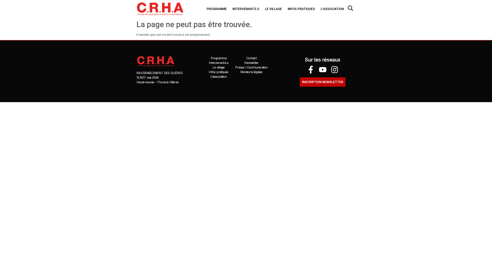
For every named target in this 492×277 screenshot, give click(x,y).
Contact (251, 58)
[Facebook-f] (311, 69)
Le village (273, 9)
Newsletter (251, 63)
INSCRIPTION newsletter (322, 82)
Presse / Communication (251, 67)
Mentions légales (251, 72)
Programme (217, 9)
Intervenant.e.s (246, 9)
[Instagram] (334, 69)
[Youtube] (323, 69)
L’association (332, 9)
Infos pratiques (301, 9)
